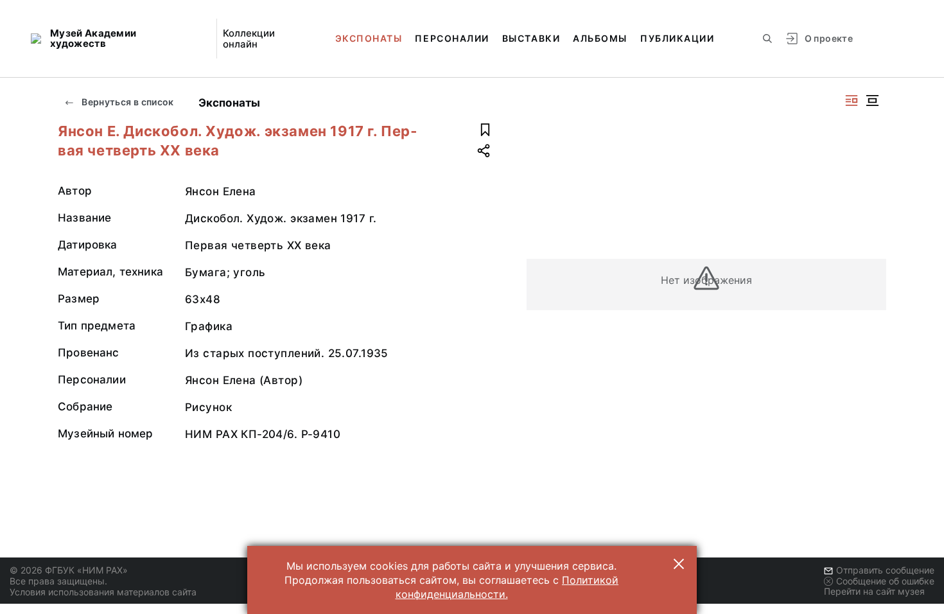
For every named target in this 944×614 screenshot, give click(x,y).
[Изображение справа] (851, 100)
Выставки (531, 38)
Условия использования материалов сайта (103, 591)
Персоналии (452, 38)
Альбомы (600, 38)
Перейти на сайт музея (874, 591)
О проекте (829, 38)
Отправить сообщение (885, 570)
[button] (678, 564)
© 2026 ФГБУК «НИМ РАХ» (69, 570)
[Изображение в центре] (872, 100)
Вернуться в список (127, 101)
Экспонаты (369, 38)
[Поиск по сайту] (767, 38)
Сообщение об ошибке (885, 580)
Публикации (677, 38)
